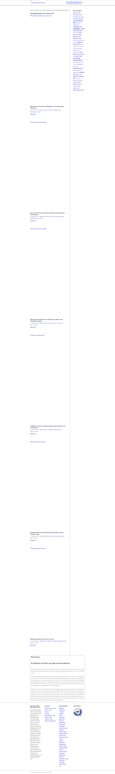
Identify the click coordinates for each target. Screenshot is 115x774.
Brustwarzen (62, 710)
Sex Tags (47, 713)
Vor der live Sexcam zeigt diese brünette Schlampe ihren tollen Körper (47, 213)
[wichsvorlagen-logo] (38, 2)
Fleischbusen (77, 46)
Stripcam (62, 216)
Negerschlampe (76, 66)
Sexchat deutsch (57, 216)
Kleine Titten (80, 62)
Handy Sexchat (77, 59)
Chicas (45, 429)
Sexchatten (78, 78)
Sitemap (50, 772)
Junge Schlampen (50, 429)
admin (39, 111)
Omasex (51, 323)
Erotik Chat (61, 719)
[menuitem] (68, 2)
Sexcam (59, 110)
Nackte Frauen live (63, 737)
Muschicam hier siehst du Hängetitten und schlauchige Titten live (47, 107)
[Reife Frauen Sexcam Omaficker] (48, 273)
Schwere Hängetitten (77, 70)
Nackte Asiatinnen (63, 733)
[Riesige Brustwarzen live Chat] (48, 592)
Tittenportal (62, 760)
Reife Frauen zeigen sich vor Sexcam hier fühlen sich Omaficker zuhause (46, 320)
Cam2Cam (78, 21)
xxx (60, 766)
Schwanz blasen (63, 746)
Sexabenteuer (76, 72)
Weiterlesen (33, 114)
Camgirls (45, 110)
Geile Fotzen (62, 724)
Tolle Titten (61, 762)
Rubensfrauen (60, 641)
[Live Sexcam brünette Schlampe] (48, 166)
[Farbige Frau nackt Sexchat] (48, 379)
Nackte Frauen (47, 216)
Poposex (61, 740)
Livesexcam (75, 64)
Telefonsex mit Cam (34, 218)
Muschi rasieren (63, 731)
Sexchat (78, 74)
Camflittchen (77, 26)
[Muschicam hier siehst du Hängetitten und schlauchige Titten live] (48, 60)
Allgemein (41, 110)
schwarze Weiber (58, 429)
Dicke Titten (50, 110)
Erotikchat (75, 40)
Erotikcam (77, 38)
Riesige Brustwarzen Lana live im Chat (42, 639)
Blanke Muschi (76, 16)
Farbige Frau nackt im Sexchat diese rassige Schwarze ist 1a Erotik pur (47, 426)
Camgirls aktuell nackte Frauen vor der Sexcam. (50, 710)
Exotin (75, 42)
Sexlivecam (76, 80)
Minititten (80, 64)
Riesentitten (52, 536)
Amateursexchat (77, 15)
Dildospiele (75, 32)
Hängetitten (55, 110)
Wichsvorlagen (33, 111)
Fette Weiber (62, 722)
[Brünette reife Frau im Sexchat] (48, 486)
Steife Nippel (62, 755)
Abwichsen (76, 13)
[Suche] (83, 2)
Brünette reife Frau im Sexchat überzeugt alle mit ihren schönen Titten (46, 533)
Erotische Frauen (81, 40)
